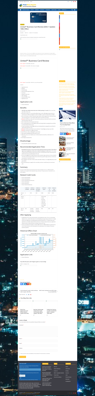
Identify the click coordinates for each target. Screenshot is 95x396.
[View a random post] (74, 10)
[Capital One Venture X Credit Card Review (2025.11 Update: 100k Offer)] (52, 301)
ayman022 (63, 126)
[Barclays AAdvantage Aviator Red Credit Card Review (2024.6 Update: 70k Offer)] (38, 301)
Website (20, 348)
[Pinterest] (28, 284)
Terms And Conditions (57, 377)
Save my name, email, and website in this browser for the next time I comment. (35, 353)
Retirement (48, 9)
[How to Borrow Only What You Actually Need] (67, 114)
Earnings (37, 9)
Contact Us (64, 9)
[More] (30, 284)
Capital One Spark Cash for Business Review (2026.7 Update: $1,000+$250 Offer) (46, 384)
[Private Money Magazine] (20, 10)
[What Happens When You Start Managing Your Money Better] (62, 149)
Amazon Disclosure (57, 368)
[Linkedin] (26, 284)
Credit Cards (54, 9)
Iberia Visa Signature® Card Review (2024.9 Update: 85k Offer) (24, 311)
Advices (32, 9)
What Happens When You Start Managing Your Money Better (70, 148)
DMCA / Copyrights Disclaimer (59, 372)
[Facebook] (21, 284)
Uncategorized (68, 381)
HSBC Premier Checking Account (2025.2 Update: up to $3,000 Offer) (47, 291)
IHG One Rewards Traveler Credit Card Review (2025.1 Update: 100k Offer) (29, 291)
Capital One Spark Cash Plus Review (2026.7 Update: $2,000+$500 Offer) (47, 379)
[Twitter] (23, 284)
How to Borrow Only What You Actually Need (67, 124)
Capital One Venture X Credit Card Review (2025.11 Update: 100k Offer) (51, 311)
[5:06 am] (60, 126)
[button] (66, 10)
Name (20, 338)
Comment (21, 325)
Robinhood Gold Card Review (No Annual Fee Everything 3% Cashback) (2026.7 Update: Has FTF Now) (67, 95)
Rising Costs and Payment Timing (70, 154)
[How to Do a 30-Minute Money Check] (62, 144)
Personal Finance (25, 9)
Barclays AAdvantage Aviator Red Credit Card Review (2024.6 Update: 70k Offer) (38, 311)
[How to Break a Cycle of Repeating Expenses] (62, 138)
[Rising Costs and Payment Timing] (62, 154)
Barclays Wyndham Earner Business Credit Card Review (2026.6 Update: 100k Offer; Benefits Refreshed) (67, 104)
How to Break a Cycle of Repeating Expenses (70, 138)
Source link (22, 279)
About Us (55, 366)
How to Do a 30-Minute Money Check (70, 143)
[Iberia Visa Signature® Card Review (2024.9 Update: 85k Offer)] (25, 301)
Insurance (42, 9)
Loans (59, 9)
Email (20, 343)
